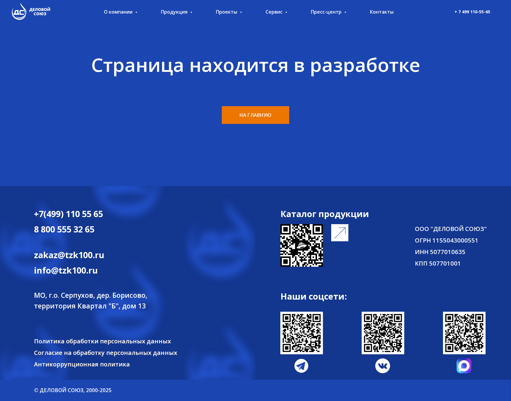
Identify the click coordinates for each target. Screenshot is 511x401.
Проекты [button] (227, 12)
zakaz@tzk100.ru (69, 255)
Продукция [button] (175, 12)
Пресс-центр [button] (327, 12)
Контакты (382, 12)
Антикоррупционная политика (82, 364)
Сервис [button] (275, 12)
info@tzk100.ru (66, 270)
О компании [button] (119, 12)
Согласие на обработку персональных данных (105, 352)
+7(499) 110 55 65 (68, 213)
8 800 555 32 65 (64, 229)
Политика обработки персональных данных (102, 341)
